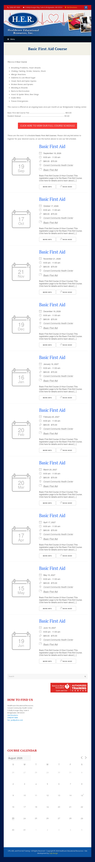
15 (82, 795)
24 (25, 818)
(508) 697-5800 (12, 717)
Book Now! (67, 187)
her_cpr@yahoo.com (15, 720)
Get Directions (72, 7)
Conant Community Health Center (58, 165)
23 (13, 818)
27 (25, 772)
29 (47, 772)
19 (47, 807)
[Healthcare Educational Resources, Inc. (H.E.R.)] (23, 23)
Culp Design (53, 853)
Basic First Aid (52, 146)
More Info (47, 187)
